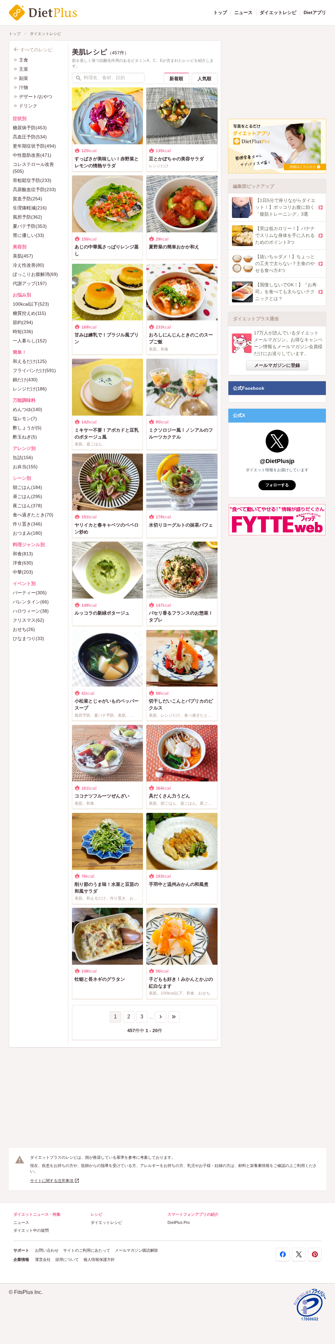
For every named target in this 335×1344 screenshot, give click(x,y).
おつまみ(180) (27, 533)
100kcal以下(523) (31, 304)
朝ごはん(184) (27, 487)
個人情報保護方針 (99, 1259)
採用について (67, 1259)
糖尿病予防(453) (30, 127)
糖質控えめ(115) (29, 313)
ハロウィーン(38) (31, 611)
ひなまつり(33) (28, 638)
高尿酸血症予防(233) (34, 189)
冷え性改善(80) (28, 265)
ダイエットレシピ (278, 12)
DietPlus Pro (179, 1222)
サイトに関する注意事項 (52, 1180)
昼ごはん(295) (27, 496)
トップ (220, 12)
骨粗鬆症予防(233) (32, 180)
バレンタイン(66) (31, 601)
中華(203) (23, 572)
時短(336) (23, 331)
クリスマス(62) (28, 620)
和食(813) (23, 553)
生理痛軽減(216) (30, 207)
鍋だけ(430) (25, 379)
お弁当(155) (25, 466)
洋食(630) (23, 562)
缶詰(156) (23, 457)
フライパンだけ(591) (34, 370)
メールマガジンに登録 (277, 365)
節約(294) (23, 322)
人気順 (204, 78)
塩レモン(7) (25, 418)
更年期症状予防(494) (34, 146)
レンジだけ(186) (30, 388)
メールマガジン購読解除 (136, 1250)
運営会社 (43, 1259)
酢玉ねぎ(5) (25, 436)
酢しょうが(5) (27, 427)
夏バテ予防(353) (30, 226)
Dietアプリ (315, 12)
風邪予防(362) (27, 217)
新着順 (176, 78)
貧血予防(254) (27, 198)
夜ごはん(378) (27, 505)
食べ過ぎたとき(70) (33, 514)
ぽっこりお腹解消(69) (35, 274)
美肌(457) (23, 256)
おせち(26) (24, 629)
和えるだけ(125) (30, 361)
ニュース (243, 12)
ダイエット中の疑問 (31, 1230)
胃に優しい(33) (28, 235)
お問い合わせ (47, 1250)
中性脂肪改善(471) (32, 155)
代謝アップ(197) (30, 283)
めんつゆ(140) (27, 409)
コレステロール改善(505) (33, 168)
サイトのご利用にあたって (86, 1250)
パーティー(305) (30, 592)
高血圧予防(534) (30, 136)
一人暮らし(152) (30, 340)
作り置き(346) (27, 524)
